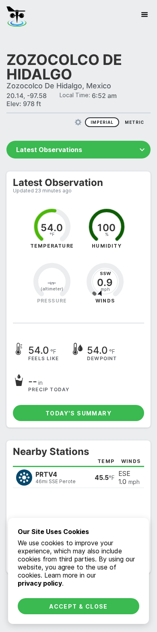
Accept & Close (78, 606)
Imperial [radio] (102, 122)
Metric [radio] (134, 122)
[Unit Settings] (78, 122)
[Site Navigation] (144, 14)
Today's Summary (78, 413)
